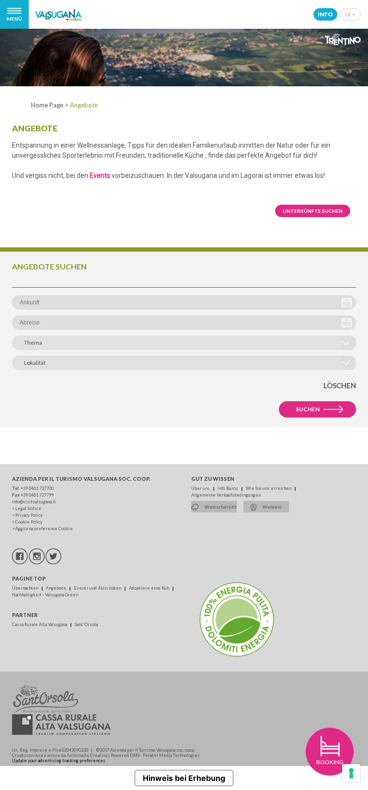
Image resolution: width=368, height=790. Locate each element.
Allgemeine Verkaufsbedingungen (226, 495)
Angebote (56, 588)
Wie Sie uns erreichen (269, 488)
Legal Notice (28, 508)
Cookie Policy (29, 521)
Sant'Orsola (86, 624)
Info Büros (228, 488)
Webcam (272, 507)
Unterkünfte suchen (313, 211)
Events (100, 175)
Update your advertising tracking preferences (58, 760)
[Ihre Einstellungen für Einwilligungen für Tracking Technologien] (351, 773)
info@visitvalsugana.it (34, 501)
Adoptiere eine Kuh (149, 588)
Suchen (308, 409)
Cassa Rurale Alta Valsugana (40, 624)
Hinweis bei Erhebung (184, 778)
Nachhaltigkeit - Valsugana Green (45, 594)
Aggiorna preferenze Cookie (44, 528)
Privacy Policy (29, 515)
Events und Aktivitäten (98, 588)
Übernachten (25, 588)
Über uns (201, 488)
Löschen (339, 385)
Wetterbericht (220, 507)
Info (325, 14)
